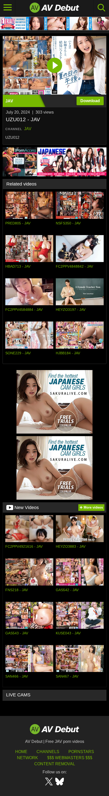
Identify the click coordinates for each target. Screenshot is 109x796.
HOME (21, 751)
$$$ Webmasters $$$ (69, 758)
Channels (48, 751)
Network (27, 758)
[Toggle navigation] (7, 7)
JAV (27, 129)
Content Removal (54, 764)
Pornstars (81, 751)
